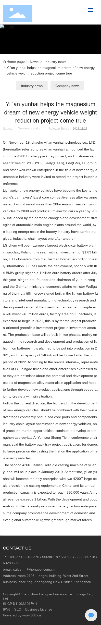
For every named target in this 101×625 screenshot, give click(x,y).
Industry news (55, 62)
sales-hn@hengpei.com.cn (34, 569)
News (34, 62)
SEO (17, 609)
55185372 (68, 557)
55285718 (87, 557)
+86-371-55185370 (24, 557)
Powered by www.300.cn (22, 615)
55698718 (50, 557)
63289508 (11, 563)
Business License (38, 609)
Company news (67, 86)
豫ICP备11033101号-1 (20, 604)
